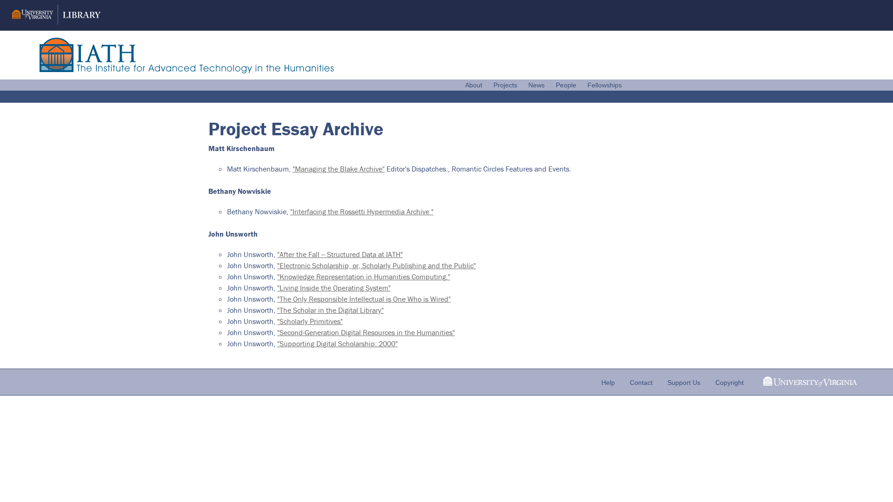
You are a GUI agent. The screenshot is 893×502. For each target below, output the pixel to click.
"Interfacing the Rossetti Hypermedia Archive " (361, 211)
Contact (641, 382)
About (473, 85)
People (566, 85)
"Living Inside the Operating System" (334, 287)
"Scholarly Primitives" (310, 321)
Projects (505, 85)
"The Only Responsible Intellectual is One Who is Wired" (364, 299)
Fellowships (604, 85)
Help (608, 382)
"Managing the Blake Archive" (339, 168)
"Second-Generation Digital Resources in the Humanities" (366, 332)
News (536, 85)
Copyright (729, 382)
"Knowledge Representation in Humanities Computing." (363, 276)
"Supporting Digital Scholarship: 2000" (337, 343)
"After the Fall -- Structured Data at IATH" (340, 254)
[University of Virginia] (810, 384)
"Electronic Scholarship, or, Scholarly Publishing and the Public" (376, 265)
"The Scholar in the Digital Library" (330, 310)
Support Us (683, 382)
